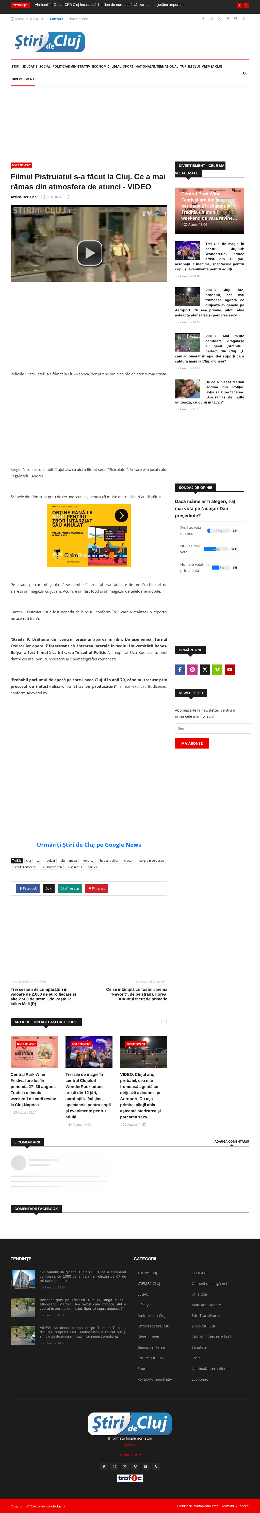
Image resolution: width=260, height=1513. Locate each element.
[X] (220, 18)
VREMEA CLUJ (212, 66)
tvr (39, 860)
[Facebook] (204, 18)
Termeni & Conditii (235, 1506)
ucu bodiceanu (51, 867)
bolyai (50, 860)
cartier (92, 867)
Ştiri (15, 66)
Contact (56, 18)
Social (45, 66)
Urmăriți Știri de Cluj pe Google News (89, 844)
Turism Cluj (190, 66)
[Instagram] (212, 18)
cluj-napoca (69, 860)
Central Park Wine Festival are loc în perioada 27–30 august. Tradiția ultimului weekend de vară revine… (209, 206)
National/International (156, 66)
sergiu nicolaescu (151, 860)
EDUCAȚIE (30, 66)
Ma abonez (192, 743)
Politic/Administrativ (71, 66)
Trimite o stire (77, 18)
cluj (28, 860)
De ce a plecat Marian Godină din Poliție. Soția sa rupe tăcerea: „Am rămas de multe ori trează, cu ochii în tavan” (209, 392)
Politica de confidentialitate (197, 1506)
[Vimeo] (228, 18)
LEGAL (116, 66)
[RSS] (244, 18)
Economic (100, 66)
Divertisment (23, 79)
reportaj (88, 860)
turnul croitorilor (24, 867)
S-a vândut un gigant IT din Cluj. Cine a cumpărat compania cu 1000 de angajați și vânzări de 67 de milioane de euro (83, 1276)
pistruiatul (75, 867)
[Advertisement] (130, 124)
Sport (128, 66)
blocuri (129, 860)
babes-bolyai (109, 860)
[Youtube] (236, 18)
